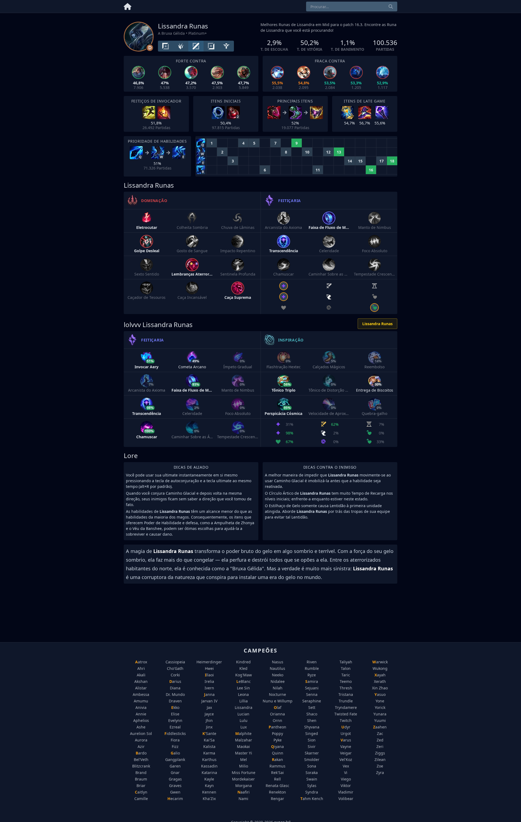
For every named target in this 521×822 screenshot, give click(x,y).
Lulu (243, 720)
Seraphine (311, 700)
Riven (312, 661)
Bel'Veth (141, 759)
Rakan (277, 759)
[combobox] (351, 6)
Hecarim (175, 798)
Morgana (243, 785)
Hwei (209, 668)
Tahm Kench (311, 798)
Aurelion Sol (141, 733)
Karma (209, 753)
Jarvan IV (209, 700)
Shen (311, 720)
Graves (175, 785)
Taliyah (345, 661)
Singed (311, 733)
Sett (311, 707)
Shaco (311, 714)
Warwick (380, 661)
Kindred (243, 661)
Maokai (243, 746)
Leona (243, 694)
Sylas (311, 785)
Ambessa (141, 694)
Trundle (346, 700)
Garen (175, 766)
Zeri (379, 746)
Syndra (311, 792)
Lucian (243, 714)
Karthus (209, 759)
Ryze (311, 674)
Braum (141, 779)
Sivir (312, 746)
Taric (345, 674)
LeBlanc (243, 681)
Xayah (380, 674)
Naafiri (243, 792)
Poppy (277, 733)
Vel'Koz (345, 759)
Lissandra (243, 707)
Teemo (346, 681)
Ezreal (175, 727)
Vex (346, 766)
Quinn (277, 753)
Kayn (209, 785)
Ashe (140, 727)
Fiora (175, 740)
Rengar (277, 798)
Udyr (345, 727)
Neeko (277, 674)
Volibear (345, 798)
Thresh (345, 687)
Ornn (277, 720)
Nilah (277, 687)
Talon (346, 668)
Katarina (209, 772)
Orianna (277, 714)
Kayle (209, 779)
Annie (141, 714)
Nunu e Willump (278, 700)
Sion (312, 740)
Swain (311, 779)
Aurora (141, 740)
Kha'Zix (209, 798)
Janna (209, 694)
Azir (141, 746)
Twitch (346, 720)
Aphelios (141, 720)
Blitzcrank (141, 766)
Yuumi (380, 720)
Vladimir (345, 792)
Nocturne (277, 694)
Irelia (209, 681)
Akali (141, 674)
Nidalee (278, 681)
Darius (175, 681)
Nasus (277, 661)
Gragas (175, 779)
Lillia (243, 700)
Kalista (209, 746)
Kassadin (209, 766)
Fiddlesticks (175, 733)
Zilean (380, 759)
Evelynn (175, 720)
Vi (345, 772)
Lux (243, 727)
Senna (311, 694)
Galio (175, 753)
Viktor (346, 785)
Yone (380, 700)
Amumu (141, 700)
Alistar (141, 687)
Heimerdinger (209, 661)
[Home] (127, 5)
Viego (346, 779)
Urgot (346, 733)
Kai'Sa (209, 740)
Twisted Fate (345, 714)
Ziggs (380, 753)
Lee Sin (243, 687)
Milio (243, 766)
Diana (175, 687)
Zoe (380, 766)
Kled (243, 668)
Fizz (175, 746)
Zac (380, 733)
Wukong (380, 668)
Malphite (243, 733)
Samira (311, 681)
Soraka (312, 772)
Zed (380, 740)
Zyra (380, 772)
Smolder (311, 759)
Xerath (380, 681)
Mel (243, 759)
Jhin (209, 720)
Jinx (209, 727)
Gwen (175, 792)
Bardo (141, 753)
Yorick (380, 707)
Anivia (141, 707)
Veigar (346, 753)
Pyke (278, 740)
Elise (175, 714)
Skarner (312, 753)
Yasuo (380, 694)
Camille (141, 798)
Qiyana (277, 746)
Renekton (277, 792)
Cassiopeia (175, 661)
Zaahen (380, 727)
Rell (277, 779)
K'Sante (209, 733)
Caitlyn (141, 792)
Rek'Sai (277, 772)
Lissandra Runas (377, 323)
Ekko (175, 707)
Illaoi (209, 674)
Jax (209, 707)
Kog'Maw (243, 674)
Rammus (277, 766)
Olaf (277, 707)
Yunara (379, 714)
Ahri (141, 668)
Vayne (345, 746)
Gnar (175, 772)
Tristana (345, 694)
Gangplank (175, 759)
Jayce (209, 714)
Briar (140, 785)
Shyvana (311, 727)
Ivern (209, 687)
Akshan (141, 681)
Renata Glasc (277, 785)
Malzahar (243, 740)
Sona (311, 766)
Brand (141, 772)
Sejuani (312, 687)
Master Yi (243, 753)
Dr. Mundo (175, 694)
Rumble (312, 668)
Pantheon (277, 727)
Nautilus (277, 668)
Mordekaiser (243, 779)
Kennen (209, 792)
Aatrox (141, 661)
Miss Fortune (243, 772)
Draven (175, 700)
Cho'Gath (175, 668)
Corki (175, 674)
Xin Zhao (380, 687)
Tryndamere (346, 707)
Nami (243, 798)
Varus (346, 740)
